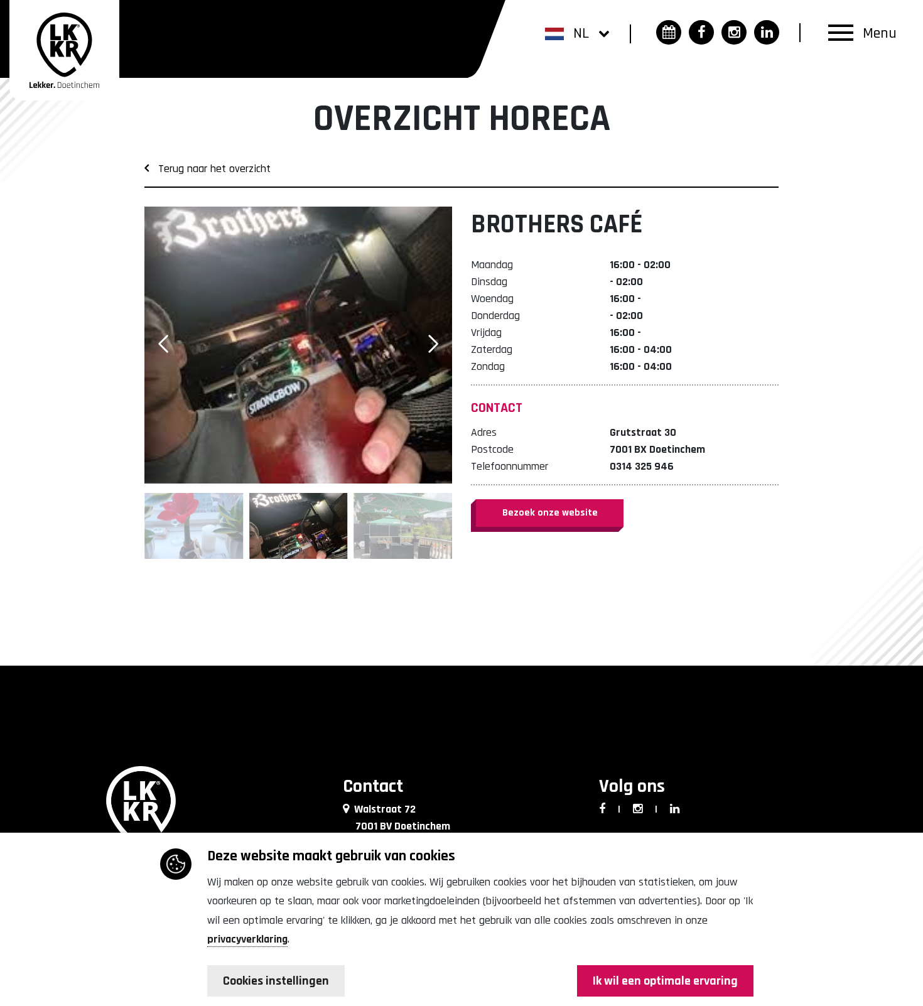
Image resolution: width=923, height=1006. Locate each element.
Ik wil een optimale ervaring (665, 981)
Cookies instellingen (276, 981)
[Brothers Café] (298, 345)
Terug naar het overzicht (210, 168)
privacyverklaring (247, 939)
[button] (577, 32)
